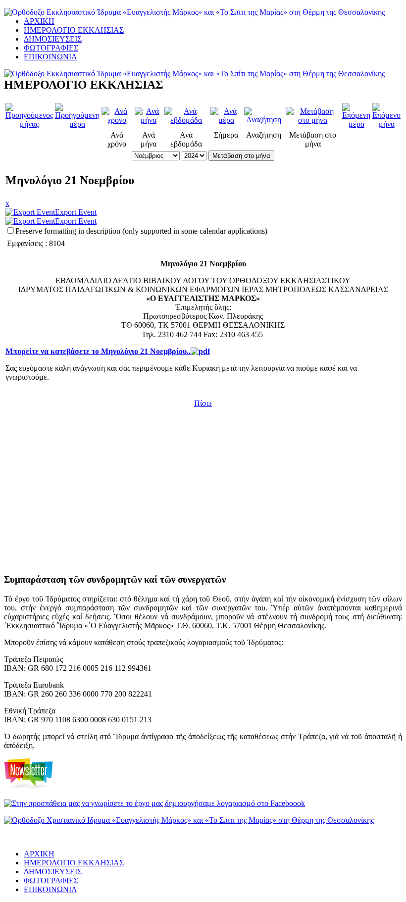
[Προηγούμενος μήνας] (29, 124)
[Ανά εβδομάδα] (186, 120)
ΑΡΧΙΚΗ (39, 21)
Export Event (76, 212)
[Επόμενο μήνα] (386, 124)
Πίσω (203, 403)
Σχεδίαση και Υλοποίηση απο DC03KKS (45, 838)
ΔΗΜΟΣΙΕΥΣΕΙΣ (53, 39)
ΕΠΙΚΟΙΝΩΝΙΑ (50, 56)
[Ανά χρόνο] (117, 120)
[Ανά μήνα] (149, 120)
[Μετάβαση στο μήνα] (313, 120)
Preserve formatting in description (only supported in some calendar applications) (141, 231)
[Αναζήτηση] (264, 119)
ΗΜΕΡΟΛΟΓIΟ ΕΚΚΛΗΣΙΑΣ (74, 30)
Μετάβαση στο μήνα (241, 155)
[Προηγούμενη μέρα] (77, 124)
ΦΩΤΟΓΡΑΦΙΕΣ (51, 48)
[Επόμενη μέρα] (356, 124)
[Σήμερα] (226, 120)
